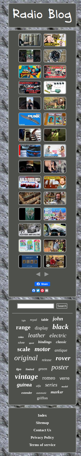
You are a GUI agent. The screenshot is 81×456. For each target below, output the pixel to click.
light (24, 320)
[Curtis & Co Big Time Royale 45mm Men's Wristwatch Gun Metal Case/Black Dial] (55, 173)
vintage (26, 376)
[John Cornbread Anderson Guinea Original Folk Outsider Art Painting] (55, 252)
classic (61, 342)
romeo (48, 378)
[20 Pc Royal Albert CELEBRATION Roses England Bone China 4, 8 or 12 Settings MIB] (55, 157)
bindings (45, 342)
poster (59, 367)
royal (33, 319)
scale (23, 349)
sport (31, 343)
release (46, 360)
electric (58, 335)
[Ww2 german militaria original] (30, 220)
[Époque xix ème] (30, 204)
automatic (41, 392)
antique (61, 350)
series (51, 385)
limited (30, 369)
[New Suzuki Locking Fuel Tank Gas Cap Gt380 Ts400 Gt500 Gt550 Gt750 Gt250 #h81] (30, 62)
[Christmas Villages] (55, 220)
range (23, 327)
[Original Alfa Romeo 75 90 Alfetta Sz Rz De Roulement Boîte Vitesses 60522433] (30, 189)
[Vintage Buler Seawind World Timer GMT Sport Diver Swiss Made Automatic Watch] (55, 62)
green (42, 369)
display (41, 328)
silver (21, 342)
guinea (24, 385)
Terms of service (42, 445)
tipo (18, 369)
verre (65, 378)
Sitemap (42, 423)
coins (21, 337)
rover (63, 358)
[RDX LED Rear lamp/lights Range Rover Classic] (30, 157)
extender (26, 392)
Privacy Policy (42, 437)
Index (42, 415)
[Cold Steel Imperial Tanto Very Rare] (30, 46)
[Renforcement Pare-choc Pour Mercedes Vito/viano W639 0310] (55, 236)
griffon (42, 398)
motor (42, 348)
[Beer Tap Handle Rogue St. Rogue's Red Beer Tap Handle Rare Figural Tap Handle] (55, 204)
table (44, 319)
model (65, 386)
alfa (38, 386)
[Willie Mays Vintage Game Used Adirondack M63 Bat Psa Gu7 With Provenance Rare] (55, 125)
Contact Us (42, 430)
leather (36, 335)
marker (57, 392)
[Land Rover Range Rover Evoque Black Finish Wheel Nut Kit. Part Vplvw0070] (30, 236)
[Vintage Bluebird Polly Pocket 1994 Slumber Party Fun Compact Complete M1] (30, 252)
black (60, 327)
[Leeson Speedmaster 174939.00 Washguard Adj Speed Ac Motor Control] (55, 94)
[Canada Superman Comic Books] (30, 78)
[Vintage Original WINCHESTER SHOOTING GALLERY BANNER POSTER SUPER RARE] (55, 141)
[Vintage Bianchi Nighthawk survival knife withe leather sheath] (30, 125)
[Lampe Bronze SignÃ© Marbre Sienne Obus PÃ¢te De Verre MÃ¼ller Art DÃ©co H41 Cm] (55, 109)
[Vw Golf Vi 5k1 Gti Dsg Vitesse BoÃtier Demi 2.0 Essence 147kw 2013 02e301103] (30, 173)
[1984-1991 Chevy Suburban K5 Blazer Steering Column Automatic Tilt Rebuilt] (30, 94)
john (58, 318)
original (26, 358)
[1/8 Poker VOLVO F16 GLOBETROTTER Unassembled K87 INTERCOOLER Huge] (55, 78)
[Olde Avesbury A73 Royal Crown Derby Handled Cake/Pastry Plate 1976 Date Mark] (55, 268)
